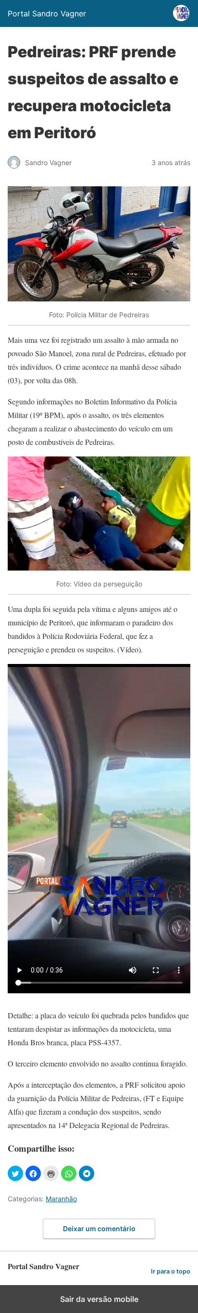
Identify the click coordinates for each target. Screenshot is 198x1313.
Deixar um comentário (99, 1228)
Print (51, 1173)
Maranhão (61, 1199)
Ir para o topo (170, 1271)
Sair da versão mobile (99, 1299)
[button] (15, 1173)
